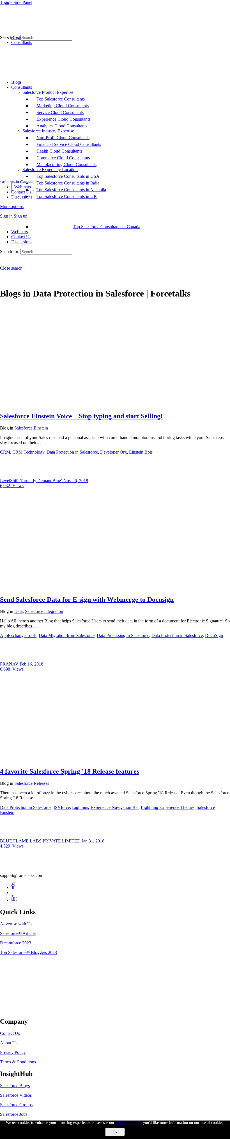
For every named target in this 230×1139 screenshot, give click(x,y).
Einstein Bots (141, 452)
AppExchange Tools (18, 635)
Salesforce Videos (16, 1095)
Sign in (6, 216)
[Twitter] (14, 892)
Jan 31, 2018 (93, 841)
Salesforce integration (44, 611)
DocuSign (214, 635)
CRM (5, 452)
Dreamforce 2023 (15, 942)
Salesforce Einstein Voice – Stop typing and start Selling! (81, 416)
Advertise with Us (16, 923)
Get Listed (15, 1009)
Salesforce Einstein (31, 428)
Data (18, 611)
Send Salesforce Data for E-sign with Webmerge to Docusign (87, 599)
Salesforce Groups (16, 1104)
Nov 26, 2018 (75, 480)
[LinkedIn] (14, 900)
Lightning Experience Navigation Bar (105, 807)
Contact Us (21, 236)
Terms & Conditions (18, 1061)
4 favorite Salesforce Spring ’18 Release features (69, 771)
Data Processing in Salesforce (123, 635)
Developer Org (113, 452)
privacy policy (127, 1123)
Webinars (19, 231)
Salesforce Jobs (13, 1114)
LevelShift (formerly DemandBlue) (31, 480)
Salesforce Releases (31, 783)
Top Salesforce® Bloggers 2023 (28, 952)
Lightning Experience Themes (167, 807)
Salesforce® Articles (18, 933)
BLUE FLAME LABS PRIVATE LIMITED (41, 841)
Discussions (21, 241)
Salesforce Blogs (15, 1085)
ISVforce (62, 807)
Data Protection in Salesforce (72, 452)
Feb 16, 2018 (31, 664)
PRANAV (10, 664)
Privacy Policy (13, 1052)
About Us (8, 1042)
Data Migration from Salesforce (67, 635)
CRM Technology (28, 452)
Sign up (20, 216)
